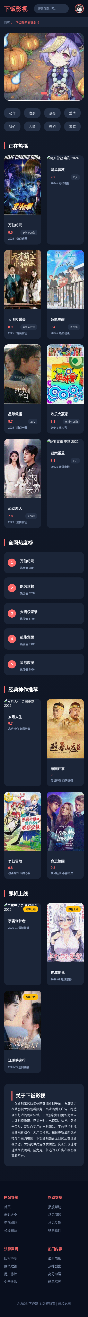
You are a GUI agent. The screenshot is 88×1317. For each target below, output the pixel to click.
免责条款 (10, 1282)
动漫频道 (10, 1230)
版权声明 (10, 1258)
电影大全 (10, 1215)
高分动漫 (54, 1274)
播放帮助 (54, 1207)
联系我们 (54, 1230)
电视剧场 (10, 1222)
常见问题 (54, 1215)
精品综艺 (54, 1282)
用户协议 (10, 1274)
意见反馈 (54, 1222)
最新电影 (54, 1258)
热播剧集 (54, 1266)
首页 (7, 22)
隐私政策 (10, 1266)
